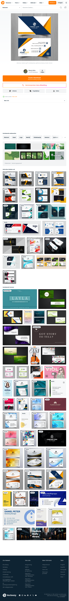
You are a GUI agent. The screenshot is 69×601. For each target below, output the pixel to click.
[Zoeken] (61, 7)
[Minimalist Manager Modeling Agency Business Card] (25, 420)
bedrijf (28, 137)
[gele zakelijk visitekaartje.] (58, 195)
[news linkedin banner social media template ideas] (41, 534)
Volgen (42, 72)
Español (61, 567)
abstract (6, 137)
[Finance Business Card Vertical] (28, 317)
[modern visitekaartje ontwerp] (26, 211)
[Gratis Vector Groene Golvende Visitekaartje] (56, 317)
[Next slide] (62, 137)
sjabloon (55, 137)
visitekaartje (37, 137)
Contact (44, 567)
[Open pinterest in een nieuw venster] (27, 595)
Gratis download (34, 78)
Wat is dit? (14, 96)
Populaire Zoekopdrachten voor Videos (29, 585)
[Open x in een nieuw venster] (33, 595)
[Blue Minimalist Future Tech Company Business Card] (53, 499)
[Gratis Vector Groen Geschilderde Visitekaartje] (15, 355)
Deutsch (61, 572)
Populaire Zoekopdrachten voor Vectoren (29, 575)
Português (62, 569)
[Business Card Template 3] (55, 404)
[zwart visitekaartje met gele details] (14, 245)
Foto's (17, 3)
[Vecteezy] (2, 2)
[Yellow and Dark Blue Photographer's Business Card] (7, 499)
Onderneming (7, 572)
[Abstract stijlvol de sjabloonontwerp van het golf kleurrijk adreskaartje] (22, 388)
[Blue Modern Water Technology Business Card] (19, 517)
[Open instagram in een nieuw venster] (22, 595)
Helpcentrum (46, 564)
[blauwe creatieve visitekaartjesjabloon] (54, 228)
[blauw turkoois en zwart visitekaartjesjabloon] (11, 262)
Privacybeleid (61, 595)
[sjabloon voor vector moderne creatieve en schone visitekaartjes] (26, 195)
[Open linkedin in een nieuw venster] (25, 595)
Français (61, 574)
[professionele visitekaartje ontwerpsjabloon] (10, 211)
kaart (14, 137)
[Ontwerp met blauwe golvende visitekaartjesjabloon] (28, 262)
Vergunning (28, 564)
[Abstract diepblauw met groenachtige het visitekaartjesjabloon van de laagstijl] (51, 211)
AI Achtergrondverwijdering (10, 583)
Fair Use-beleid (60, 596)
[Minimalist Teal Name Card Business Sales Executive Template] (20, 299)
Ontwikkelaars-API (8, 577)
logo (21, 137)
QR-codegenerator (8, 587)
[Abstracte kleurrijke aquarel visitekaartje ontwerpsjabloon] (35, 245)
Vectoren (8, 3)
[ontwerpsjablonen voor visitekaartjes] (42, 178)
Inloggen (60, 2)
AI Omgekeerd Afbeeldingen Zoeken (9, 580)
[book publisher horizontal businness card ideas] (49, 335)
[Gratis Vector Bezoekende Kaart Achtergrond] (52, 299)
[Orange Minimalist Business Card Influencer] (34, 355)
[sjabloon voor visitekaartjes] (51, 262)
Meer (40, 3)
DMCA (27, 567)
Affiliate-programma (28, 570)
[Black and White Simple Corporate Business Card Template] (52, 438)
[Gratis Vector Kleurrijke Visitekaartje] (53, 355)
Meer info (6, 100)
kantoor (47, 137)
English (61, 564)
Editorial (33, 3)
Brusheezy (6, 564)
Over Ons (45, 569)
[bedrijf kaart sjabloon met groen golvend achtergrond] (23, 372)
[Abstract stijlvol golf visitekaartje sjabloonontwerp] (10, 178)
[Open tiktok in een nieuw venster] (30, 595)
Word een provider (45, 572)
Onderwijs (5, 574)
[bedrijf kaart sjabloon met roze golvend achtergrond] (9, 372)
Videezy (5, 569)
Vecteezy (5, 567)
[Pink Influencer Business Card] (55, 372)
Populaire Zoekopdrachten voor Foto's (29, 580)
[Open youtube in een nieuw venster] (36, 595)
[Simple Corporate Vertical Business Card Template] (7, 388)
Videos (25, 3)
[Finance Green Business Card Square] (58, 388)
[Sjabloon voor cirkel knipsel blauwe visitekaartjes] (42, 195)
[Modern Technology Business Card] (34, 499)
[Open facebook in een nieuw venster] (19, 595)
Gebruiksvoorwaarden (51, 595)
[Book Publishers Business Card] (41, 517)
